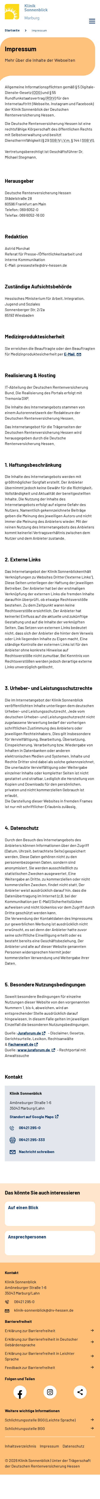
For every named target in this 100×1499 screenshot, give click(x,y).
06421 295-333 (32, 1139)
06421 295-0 (30, 1127)
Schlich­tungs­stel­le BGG (25, 1428)
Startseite (12, 30)
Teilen (80, 1392)
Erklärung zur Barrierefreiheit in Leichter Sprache (40, 1356)
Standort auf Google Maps (32, 1116)
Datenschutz (73, 1446)
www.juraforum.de (34, 1049)
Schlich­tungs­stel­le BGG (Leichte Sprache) (40, 1420)
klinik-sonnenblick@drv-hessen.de (44, 1310)
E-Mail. (69, 354)
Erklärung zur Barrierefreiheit (30, 1330)
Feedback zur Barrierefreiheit (30, 1367)
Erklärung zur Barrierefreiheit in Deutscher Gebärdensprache (41, 1342)
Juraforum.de (29, 1033)
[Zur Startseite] (26, 13)
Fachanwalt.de (20, 1044)
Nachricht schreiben (36, 1151)
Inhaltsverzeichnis (20, 1446)
